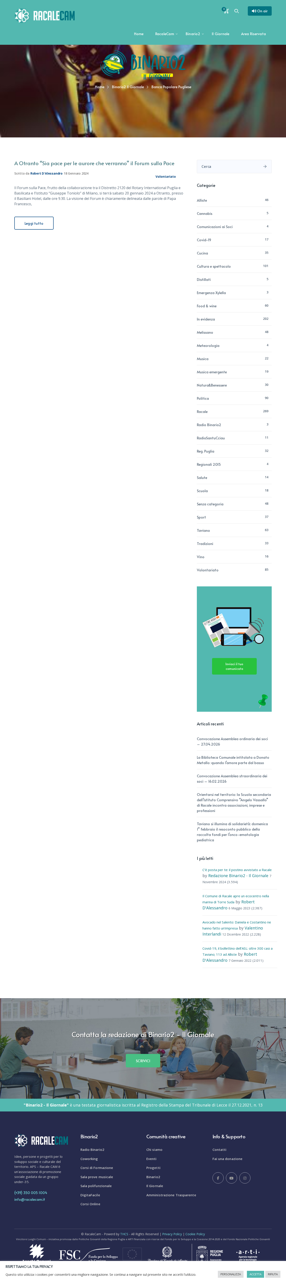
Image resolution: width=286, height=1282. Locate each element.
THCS (124, 1234)
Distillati (204, 279)
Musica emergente (212, 371)
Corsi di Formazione (96, 1167)
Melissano (205, 332)
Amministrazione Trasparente (171, 1195)
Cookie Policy (195, 1234)
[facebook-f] (218, 1178)
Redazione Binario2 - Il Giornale (238, 875)
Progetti (153, 1167)
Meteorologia (208, 345)
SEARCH (265, 166)
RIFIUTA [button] (273, 1274)
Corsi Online (90, 1204)
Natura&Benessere (212, 384)
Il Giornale (154, 1186)
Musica (202, 358)
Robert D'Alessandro (46, 173)
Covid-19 (204, 239)
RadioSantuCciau (211, 437)
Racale (202, 411)
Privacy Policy (172, 1234)
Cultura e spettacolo (214, 266)
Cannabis (204, 213)
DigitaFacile (90, 1195)
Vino (200, 556)
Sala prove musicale (96, 1177)
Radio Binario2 (209, 424)
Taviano (203, 530)
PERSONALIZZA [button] (231, 1274)
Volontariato (166, 176)
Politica (203, 398)
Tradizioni (205, 543)
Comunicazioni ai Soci (215, 226)
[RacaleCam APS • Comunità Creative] (44, 15)
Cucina (202, 252)
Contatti (219, 1149)
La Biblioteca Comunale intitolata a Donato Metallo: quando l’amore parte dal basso (233, 760)
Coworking (89, 1158)
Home (99, 86)
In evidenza (206, 318)
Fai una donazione (227, 1158)
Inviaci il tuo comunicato (234, 666)
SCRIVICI (143, 1060)
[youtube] (231, 1178)
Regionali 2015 (209, 464)
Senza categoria (210, 503)
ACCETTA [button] (255, 1274)
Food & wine (207, 305)
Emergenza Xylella (211, 292)
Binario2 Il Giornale (128, 86)
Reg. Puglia (205, 451)
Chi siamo (154, 1149)
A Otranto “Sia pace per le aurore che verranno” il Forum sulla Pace (94, 163)
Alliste (202, 200)
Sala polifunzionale (96, 1186)
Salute (202, 477)
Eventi (151, 1158)
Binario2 (153, 1177)
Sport (201, 517)
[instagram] (244, 1178)
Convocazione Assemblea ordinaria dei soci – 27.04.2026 (232, 741)
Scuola (202, 490)
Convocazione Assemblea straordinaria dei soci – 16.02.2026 (232, 778)
